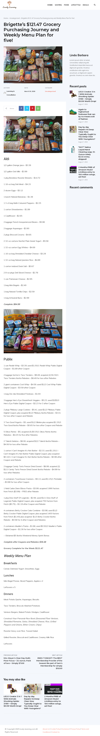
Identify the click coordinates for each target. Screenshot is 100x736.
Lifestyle (76, 5)
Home (50, 5)
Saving (58, 5)
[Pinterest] (32, 108)
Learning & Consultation (11, 93)
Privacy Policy (75, 729)
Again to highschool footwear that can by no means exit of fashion (86, 114)
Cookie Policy (55, 729)
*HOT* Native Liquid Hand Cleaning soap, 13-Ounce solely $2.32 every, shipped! (86, 153)
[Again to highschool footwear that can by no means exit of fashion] (73, 111)
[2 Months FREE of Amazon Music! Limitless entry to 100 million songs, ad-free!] (53, 689)
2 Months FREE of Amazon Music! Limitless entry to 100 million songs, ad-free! (52, 701)
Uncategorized (15, 18)
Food (66, 5)
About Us (46, 729)
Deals (86, 5)
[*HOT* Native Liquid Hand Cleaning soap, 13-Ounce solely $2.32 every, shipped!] (73, 149)
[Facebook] (21, 108)
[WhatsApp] (38, 108)
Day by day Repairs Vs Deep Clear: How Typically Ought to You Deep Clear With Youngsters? (32, 702)
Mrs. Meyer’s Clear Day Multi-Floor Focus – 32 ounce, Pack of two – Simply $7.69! (17, 660)
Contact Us (56, 732)
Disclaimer (65, 729)
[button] (95, 5)
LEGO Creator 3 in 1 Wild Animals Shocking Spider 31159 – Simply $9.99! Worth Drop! (13, 701)
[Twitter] (26, 108)
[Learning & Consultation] (5, 93)
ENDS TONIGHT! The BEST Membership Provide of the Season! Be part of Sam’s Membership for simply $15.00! (49, 663)
